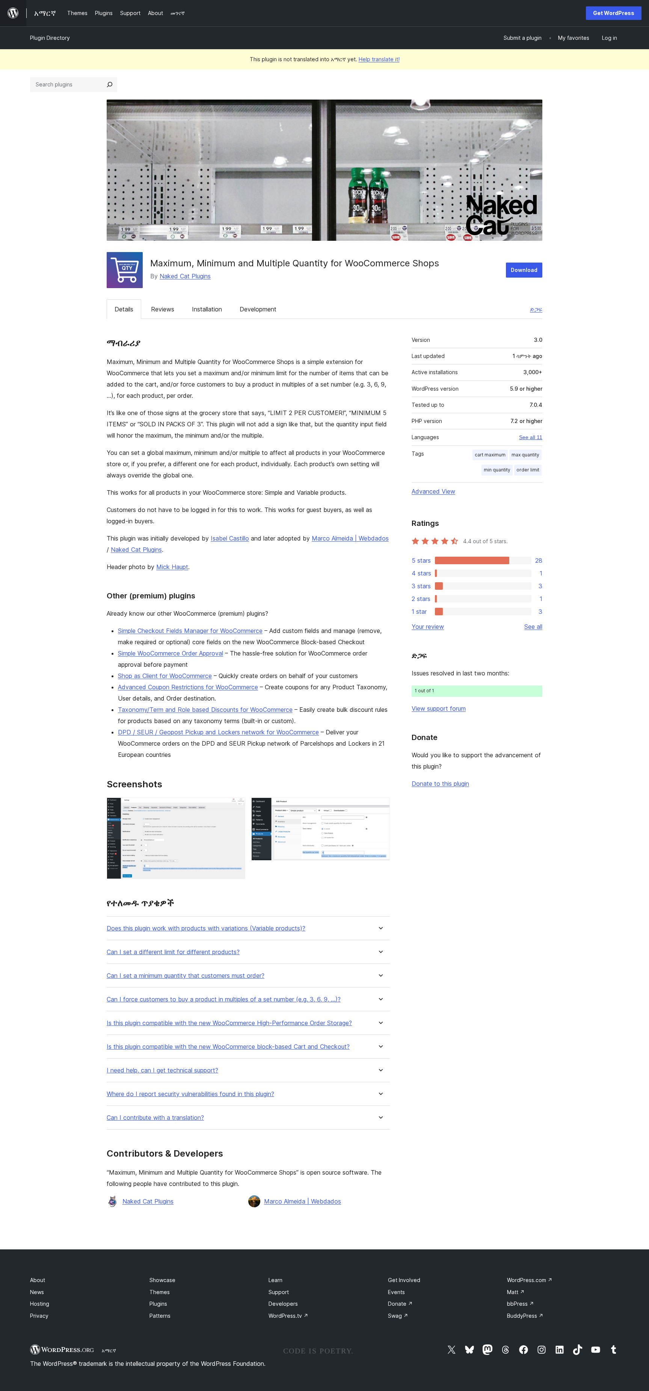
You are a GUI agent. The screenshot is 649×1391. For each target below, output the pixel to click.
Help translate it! (379, 59)
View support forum (439, 708)
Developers (283, 1303)
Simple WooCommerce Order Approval (170, 653)
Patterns (160, 1315)
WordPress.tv (288, 1315)
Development (258, 309)
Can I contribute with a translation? (155, 1117)
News (37, 1292)
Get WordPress (613, 13)
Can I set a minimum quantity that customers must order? (185, 975)
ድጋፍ (536, 309)
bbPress (520, 1303)
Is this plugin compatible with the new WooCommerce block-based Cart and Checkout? (228, 1046)
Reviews (162, 309)
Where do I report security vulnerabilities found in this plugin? (190, 1094)
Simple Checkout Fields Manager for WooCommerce (190, 630)
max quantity (525, 455)
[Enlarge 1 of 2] (235, 807)
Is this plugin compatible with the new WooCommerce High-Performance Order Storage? (229, 1023)
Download (524, 270)
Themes (159, 1292)
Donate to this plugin (440, 783)
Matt (516, 1292)
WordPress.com (529, 1280)
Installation (207, 309)
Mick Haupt (172, 567)
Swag (398, 1315)
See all (533, 626)
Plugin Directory (50, 38)
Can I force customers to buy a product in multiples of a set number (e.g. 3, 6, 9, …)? (224, 999)
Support (279, 1292)
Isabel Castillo (230, 538)
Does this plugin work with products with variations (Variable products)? (206, 928)
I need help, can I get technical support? (162, 1070)
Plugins (158, 1303)
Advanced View (433, 491)
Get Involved (404, 1280)
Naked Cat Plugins (185, 276)
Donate (400, 1303)
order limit (527, 470)
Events (396, 1292)
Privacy (39, 1315)
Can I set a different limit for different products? (173, 952)
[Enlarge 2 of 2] (379, 807)
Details (124, 309)
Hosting (39, 1303)
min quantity (497, 470)
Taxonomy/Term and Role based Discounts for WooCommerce (205, 709)
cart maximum (490, 455)
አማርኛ (109, 1350)
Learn (275, 1280)
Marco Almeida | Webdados (350, 538)
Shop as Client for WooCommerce (165, 676)
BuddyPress (525, 1315)
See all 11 (530, 437)
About (37, 1280)
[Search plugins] (109, 84)
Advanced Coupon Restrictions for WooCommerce (188, 687)
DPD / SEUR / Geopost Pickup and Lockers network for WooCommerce (218, 732)
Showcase (162, 1280)
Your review (428, 626)
